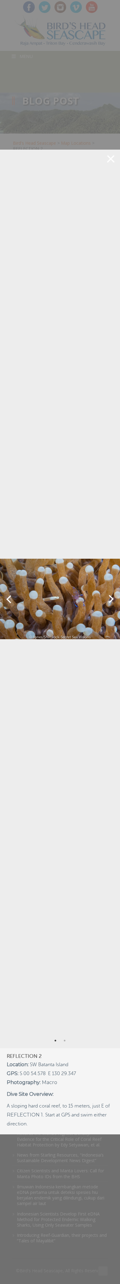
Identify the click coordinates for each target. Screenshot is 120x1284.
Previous (8, 599)
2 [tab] (65, 1041)
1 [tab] (55, 1041)
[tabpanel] (60, 599)
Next (111, 599)
